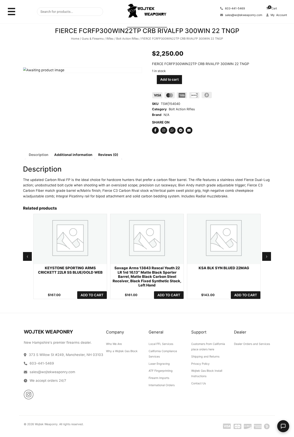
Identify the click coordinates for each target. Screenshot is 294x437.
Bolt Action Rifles (127, 38)
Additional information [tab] (73, 155)
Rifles (110, 38)
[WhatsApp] (172, 130)
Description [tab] (38, 155)
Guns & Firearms (93, 38)
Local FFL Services (161, 344)
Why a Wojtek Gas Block (122, 351)
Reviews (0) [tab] (108, 155)
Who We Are (114, 344)
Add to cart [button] (92, 295)
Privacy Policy (200, 363)
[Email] (189, 130)
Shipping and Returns (205, 356)
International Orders (162, 385)
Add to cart (169, 80)
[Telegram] (180, 130)
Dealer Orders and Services (252, 344)
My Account (278, 15)
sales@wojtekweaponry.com (243, 15)
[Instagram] (163, 130)
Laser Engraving (159, 363)
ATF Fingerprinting (161, 370)
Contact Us (198, 383)
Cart (273, 8)
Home (75, 38)
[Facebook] (155, 130)
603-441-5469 (234, 8)
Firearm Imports (159, 378)
